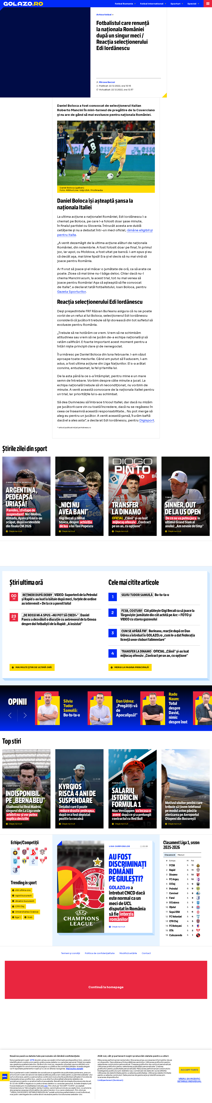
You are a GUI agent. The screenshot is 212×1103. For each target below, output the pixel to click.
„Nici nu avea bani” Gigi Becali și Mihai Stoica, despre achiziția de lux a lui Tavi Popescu (79, 496)
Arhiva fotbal (103, 14)
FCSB (172, 865)
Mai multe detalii (74, 1068)
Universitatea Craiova (26, 912)
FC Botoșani (175, 926)
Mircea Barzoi (107, 82)
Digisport (146, 420)
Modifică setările (128, 953)
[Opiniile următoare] (25, 715)
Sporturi (175, 3)
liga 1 (18, 917)
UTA (171, 930)
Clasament (169, 855)
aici (46, 1085)
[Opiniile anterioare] (10, 715)
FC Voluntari (175, 916)
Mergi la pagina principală (131, 667)
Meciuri (181, 855)
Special (191, 3)
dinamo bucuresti (24, 901)
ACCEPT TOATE (189, 1070)
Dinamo (173, 874)
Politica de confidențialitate (100, 953)
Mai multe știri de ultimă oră (34, 667)
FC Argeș (174, 879)
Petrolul (173, 888)
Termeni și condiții (70, 953)
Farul (172, 898)
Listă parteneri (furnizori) (110, 1080)
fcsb (29, 917)
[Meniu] (208, 3)
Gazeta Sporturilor (71, 292)
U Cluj (172, 884)
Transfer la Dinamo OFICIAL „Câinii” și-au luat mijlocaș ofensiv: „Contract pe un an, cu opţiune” (132, 496)
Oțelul (172, 907)
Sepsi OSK (174, 912)
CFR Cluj (19, 906)
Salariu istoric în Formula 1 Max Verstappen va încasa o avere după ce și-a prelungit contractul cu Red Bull (132, 788)
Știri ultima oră (26, 582)
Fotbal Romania (124, 3)
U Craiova (174, 902)
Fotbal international (151, 3)
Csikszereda (175, 935)
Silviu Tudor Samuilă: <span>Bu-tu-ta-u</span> (61, 708)
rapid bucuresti (23, 895)
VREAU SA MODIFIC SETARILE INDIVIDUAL (189, 1080)
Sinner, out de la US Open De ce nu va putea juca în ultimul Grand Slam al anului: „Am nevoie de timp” (185, 496)
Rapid (172, 870)
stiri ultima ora (22, 890)
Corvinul (173, 893)
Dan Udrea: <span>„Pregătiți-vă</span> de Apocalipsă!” (114, 708)
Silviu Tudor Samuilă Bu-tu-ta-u (154, 597)
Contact (146, 953)
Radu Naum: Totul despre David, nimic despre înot (166, 708)
